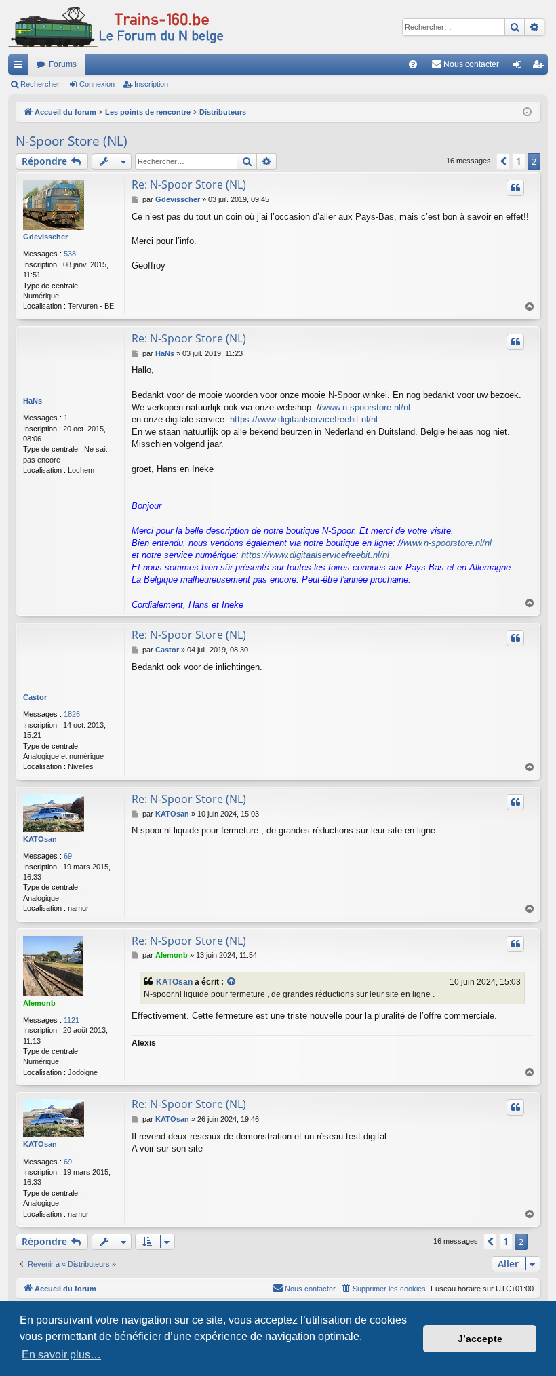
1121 (71, 1020)
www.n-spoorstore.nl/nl (366, 407)
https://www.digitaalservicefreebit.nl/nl (304, 419)
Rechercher (40, 84)
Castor (35, 697)
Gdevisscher (45, 237)
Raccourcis (21, 67)
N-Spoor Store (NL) (71, 141)
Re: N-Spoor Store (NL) (189, 184)
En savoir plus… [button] (61, 1354)
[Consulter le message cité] (232, 982)
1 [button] (518, 161)
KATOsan (40, 839)
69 (68, 856)
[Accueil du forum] (116, 27)
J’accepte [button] (480, 1338)
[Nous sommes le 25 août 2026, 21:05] (527, 112)
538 (70, 254)
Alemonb (39, 1003)
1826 (72, 714)
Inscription (151, 84)
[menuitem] (413, 64)
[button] (503, 161)
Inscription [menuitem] (540, 67)
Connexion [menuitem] (520, 67)
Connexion (97, 84)
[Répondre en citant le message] (515, 188)
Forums (63, 64)
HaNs (32, 401)
